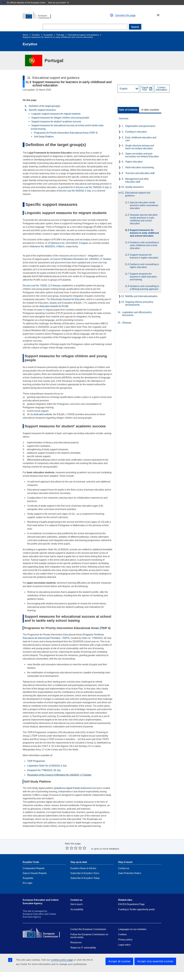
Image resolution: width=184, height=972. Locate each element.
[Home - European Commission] (56, 15)
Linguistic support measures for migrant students (55, 114)
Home (25, 35)
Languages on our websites (132, 929)
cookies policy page (62, 959)
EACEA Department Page (131, 904)
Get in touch (76, 904)
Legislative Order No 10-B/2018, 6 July (47, 765)
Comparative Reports (33, 868)
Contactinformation (161, 88)
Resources (76, 942)
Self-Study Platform (44, 136)
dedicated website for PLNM (53, 306)
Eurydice (36, 35)
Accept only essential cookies (155, 961)
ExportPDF (145, 88)
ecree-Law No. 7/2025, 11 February (42, 285)
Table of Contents (128, 110)
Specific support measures (42, 110)
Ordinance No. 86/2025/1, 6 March (47, 246)
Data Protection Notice (129, 873)
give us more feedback (106, 848)
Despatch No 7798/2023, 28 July (44, 770)
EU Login (27, 883)
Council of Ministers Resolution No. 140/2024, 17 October (81, 259)
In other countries (150, 110)
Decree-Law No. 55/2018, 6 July (92, 187)
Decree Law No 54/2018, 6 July (75, 190)
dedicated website (42, 414)
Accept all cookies (119, 961)
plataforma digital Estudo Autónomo (73, 788)
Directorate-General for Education (68, 299)
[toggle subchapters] (119, 126)
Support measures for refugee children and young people (60, 117)
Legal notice (124, 945)
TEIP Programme (36, 761)
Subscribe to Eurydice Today (85, 878)
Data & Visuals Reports (35, 873)
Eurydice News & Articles (83, 868)
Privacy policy (125, 939)
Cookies (122, 934)
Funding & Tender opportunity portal (136, 909)
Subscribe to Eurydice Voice (84, 873)
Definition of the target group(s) (44, 106)
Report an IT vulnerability (83, 947)
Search (135, 27)
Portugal (60, 35)
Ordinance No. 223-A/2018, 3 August (69, 243)
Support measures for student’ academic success (56, 121)
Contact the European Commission (88, 929)
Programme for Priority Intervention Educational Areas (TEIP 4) (66, 133)
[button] (158, 15)
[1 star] (67, 848)
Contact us (123, 868)
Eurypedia (48, 35)
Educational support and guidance (83, 35)
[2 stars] (69, 848)
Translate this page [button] (125, 15)
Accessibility (76, 909)
